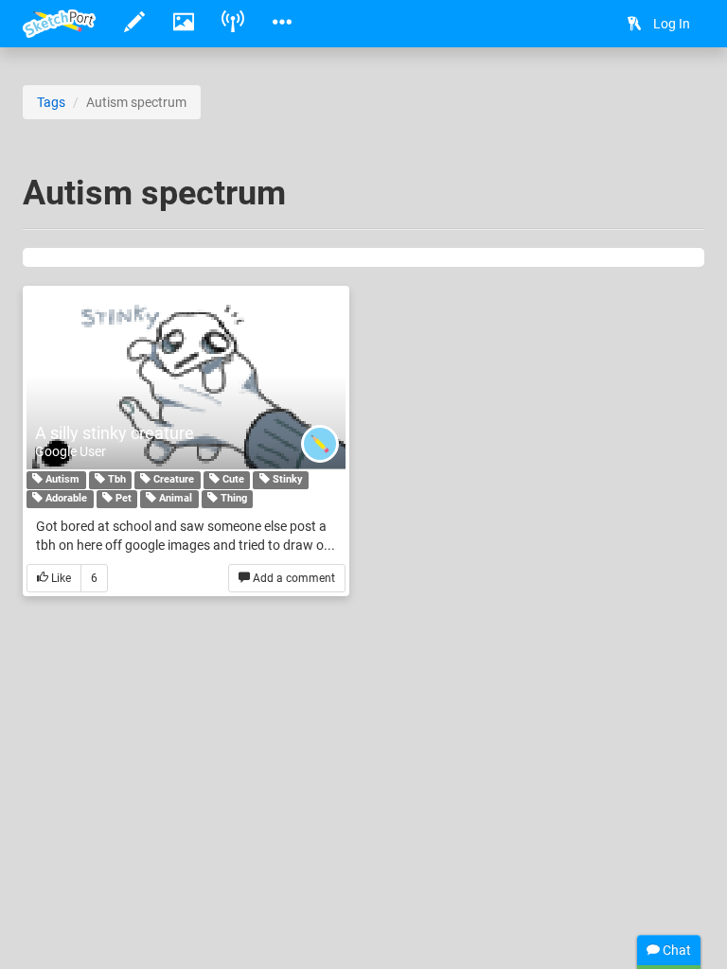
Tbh (115, 480)
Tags (51, 102)
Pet (122, 499)
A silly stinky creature (114, 433)
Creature (172, 480)
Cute (232, 480)
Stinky (286, 480)
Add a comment (292, 578)
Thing (232, 499)
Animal (174, 499)
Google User (70, 451)
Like (59, 578)
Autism (61, 480)
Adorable (65, 499)
